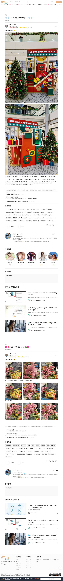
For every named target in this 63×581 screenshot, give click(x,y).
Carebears (50, 212)
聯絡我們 (28, 575)
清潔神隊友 (44, 454)
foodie (43, 445)
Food (21, 574)
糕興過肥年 (8, 457)
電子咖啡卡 (8, 220)
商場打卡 (32, 448)
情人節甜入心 (52, 454)
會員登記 (52, 2)
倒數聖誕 (15, 220)
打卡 (13, 198)
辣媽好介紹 (49, 209)
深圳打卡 (8, 448)
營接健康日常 (36, 220)
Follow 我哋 (32, 201)
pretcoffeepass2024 (39, 218)
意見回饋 (18, 567)
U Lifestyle (4, 574)
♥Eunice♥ (21, 262)
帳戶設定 (28, 561)
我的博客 (28, 567)
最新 (29, 445)
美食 (55, 5)
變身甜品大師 (16, 445)
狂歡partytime (48, 215)
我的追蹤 (28, 565)
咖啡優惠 (21, 220)
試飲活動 (43, 220)
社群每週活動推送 (21, 454)
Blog (24, 574)
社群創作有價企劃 (5, 5)
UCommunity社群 (10, 454)
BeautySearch (31, 262)
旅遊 (16, 198)
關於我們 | (3, 575)
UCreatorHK (21, 209)
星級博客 (40, 5)
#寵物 (38, 559)
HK (13, 574)
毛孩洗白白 (28, 220)
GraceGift (8, 215)
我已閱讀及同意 (51, 579)
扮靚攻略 (30, 198)
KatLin (53, 262)
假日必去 (38, 448)
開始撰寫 (59, 2)
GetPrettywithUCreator (33, 209)
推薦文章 (34, 5)
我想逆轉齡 (8, 218)
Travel (10, 574)
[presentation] (5, 257)
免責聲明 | (8, 575)
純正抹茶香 (37, 454)
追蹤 (55, 26)
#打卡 (44, 559)
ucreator (30, 451)
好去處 (37, 445)
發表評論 (9, 275)
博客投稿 (18, 569)
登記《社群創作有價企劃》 (20, 194)
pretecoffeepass (50, 218)
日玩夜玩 (29, 212)
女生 (6, 15)
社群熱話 (14, 5)
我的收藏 (28, 563)
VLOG (51, 5)
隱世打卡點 (22, 451)
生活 (6, 344)
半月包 (19, 215)
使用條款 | (13, 575)
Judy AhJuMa (12, 24)
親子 (22, 198)
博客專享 (45, 5)
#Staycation (56, 559)
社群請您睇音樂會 (20, 212)
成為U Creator (22, 5)
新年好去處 (19, 448)
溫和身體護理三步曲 (38, 215)
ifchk (13, 448)
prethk (30, 218)
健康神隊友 (8, 445)
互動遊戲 (8, 451)
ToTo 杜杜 (42, 262)
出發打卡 (43, 212)
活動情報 (35, 198)
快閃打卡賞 (50, 220)
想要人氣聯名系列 (27, 215)
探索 (30, 5)
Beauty (17, 574)
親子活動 (23, 445)
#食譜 (47, 559)
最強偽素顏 (29, 454)
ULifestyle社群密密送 (11, 209)
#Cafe (51, 559)
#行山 (41, 559)
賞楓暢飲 (15, 218)
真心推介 (26, 448)
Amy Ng (10, 262)
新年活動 (53, 445)
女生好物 (43, 209)
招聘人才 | (23, 575)
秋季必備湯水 (36, 212)
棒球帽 (14, 215)
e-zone (28, 574)
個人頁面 (28, 559)
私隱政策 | (18, 575)
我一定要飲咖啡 (23, 218)
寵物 (26, 198)
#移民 (38, 561)
